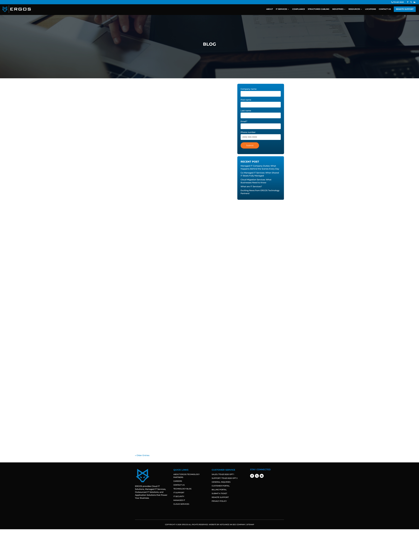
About (269, 9)
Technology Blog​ (182, 489)
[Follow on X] (257, 476)
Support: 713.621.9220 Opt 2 (224, 478)
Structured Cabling (318, 9)
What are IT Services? (149, 181)
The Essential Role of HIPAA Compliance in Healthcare (168, 431)
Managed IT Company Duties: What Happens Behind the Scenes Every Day (180, 91)
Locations (370, 9)
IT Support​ (192, 95)
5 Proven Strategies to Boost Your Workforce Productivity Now (173, 401)
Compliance (298, 9)
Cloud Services (181, 504)
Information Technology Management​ (172, 95)
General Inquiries (221, 482)
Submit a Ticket (219, 493)
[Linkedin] (414, 2)
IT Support (178, 493)
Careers (177, 481)
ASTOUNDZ (224, 524)
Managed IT (179, 500)
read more (143, 103)
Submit (249, 145)
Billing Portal (219, 490)
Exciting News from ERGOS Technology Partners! (165, 214)
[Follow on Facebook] (252, 476)
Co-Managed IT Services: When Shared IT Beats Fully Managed (173, 121)
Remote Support (405, 9)
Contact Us (385, 9)
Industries (337, 9)
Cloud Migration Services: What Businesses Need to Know (170, 151)
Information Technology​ (146, 95)
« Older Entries (142, 455)
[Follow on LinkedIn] (262, 476)
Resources (354, 9)
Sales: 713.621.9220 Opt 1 (223, 474)
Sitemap (250, 524)
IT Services (281, 9)
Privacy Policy (219, 501)
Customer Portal (221, 486)
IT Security (178, 496)
